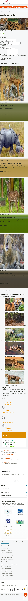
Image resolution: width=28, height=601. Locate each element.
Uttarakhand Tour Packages (7, 555)
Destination (3, 44)
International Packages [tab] (15, 541)
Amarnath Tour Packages (7, 559)
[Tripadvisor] (5, 481)
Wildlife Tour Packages (6, 7)
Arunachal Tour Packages (7, 557)
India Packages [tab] (5, 541)
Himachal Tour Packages (6, 552)
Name (2, 40)
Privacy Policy (11, 55)
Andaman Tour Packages (6, 573)
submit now (3, 59)
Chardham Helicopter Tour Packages (9, 564)
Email (2, 41)
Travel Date (3, 45)
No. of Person (4, 48)
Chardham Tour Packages (7, 561)
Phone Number (4, 42)
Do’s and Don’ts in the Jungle (19, 7)
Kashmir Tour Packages (6, 550)
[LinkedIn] (16, 481)
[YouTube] (19, 481)
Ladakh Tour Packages (6, 568)
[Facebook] (11, 481)
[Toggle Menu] (25, 2)
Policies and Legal (6, 495)
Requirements (3, 54)
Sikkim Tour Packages (6, 566)
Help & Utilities (5, 492)
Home (2, 11)
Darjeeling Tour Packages (7, 571)
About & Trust (5, 488)
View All (3, 577)
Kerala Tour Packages (6, 548)
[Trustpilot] (2, 481)
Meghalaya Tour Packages (7, 575)
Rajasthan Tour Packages (7, 545)
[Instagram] (8, 481)
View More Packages (5, 290)
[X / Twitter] (14, 481)
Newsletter (4, 485)
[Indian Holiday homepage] (6, 471)
